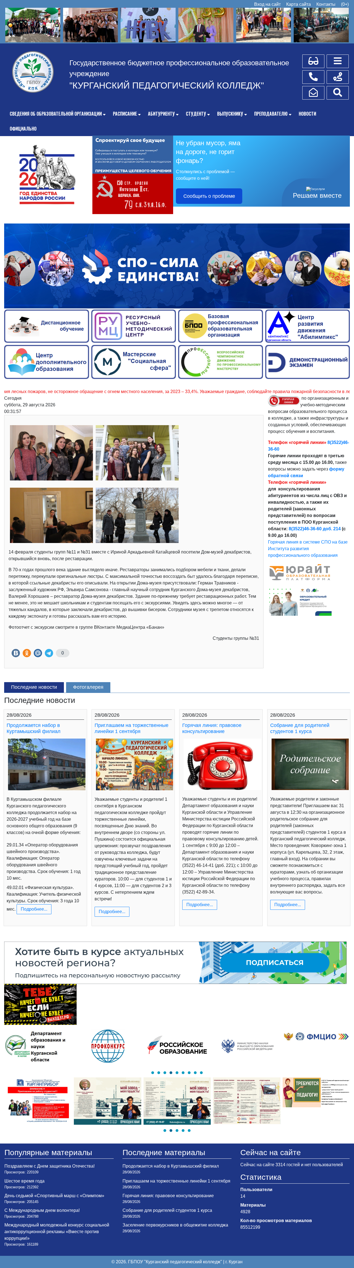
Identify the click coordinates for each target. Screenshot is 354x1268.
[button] (153, 1072)
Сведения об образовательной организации (56, 113)
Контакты (325, 4)
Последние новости (34, 687)
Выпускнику (230, 113)
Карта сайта (298, 4)
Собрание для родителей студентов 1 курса (299, 728)
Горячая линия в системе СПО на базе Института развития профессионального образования (308, 549)
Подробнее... (34, 909)
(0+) (345, 4)
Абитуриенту (161, 113)
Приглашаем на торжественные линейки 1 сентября (131, 728)
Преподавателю (271, 113)
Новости (307, 113)
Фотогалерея (88, 687)
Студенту (196, 113)
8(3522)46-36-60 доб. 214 (315, 528)
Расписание (125, 113)
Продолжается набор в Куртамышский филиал (34, 728)
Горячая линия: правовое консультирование (211, 728)
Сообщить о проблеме (209, 196)
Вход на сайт (267, 4)
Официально (23, 128)
